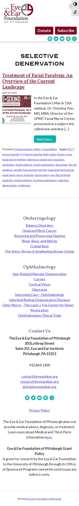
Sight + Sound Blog (45, 149)
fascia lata (61, 164)
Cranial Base (39, 246)
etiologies (8, 164)
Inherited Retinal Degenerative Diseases (39, 300)
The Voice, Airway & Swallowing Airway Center (40, 251)
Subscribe (66, 30)
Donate (44, 30)
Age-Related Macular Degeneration (39, 274)
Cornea (39, 279)
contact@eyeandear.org (39, 376)
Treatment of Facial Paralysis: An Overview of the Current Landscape (37, 81)
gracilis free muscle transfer (30, 169)
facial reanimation (44, 164)
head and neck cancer (61, 169)
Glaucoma (39, 289)
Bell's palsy (49, 154)
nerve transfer (24, 175)
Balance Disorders (39, 225)
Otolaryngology (23, 149)
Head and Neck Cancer (39, 230)
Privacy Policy (39, 410)
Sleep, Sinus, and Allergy (39, 241)
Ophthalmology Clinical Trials (39, 315)
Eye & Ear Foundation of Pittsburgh (43, 498)
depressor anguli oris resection (45, 159)
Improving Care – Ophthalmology (39, 295)
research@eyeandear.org (40, 381)
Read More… (46, 139)
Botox (61, 154)
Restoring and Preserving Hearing (39, 236)
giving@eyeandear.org (39, 387)
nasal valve (8, 175)
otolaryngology (23, 180)
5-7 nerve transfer (31, 154)
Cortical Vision (39, 284)
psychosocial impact (45, 180)
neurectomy (42, 175)
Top (74, 500)
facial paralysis (23, 164)
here (48, 437)
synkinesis (24, 185)
